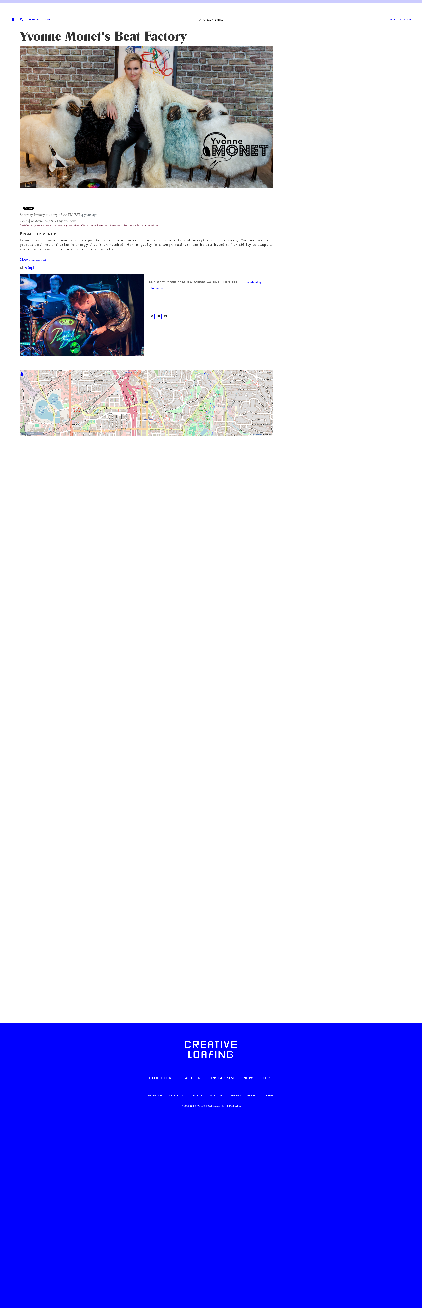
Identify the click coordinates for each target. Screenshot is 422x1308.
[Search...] (21, 19)
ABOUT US (176, 1095)
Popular (34, 20)
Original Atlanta (211, 20)
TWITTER (191, 1078)
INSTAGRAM (222, 1078)
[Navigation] (11, 19)
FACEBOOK (160, 1078)
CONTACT (196, 1095)
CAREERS (235, 1095)
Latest (47, 20)
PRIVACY (253, 1095)
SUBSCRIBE (406, 20)
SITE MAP (215, 1095)
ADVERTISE (155, 1095)
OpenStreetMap (257, 435)
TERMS (270, 1095)
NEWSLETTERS (258, 1078)
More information (33, 259)
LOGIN (392, 20)
